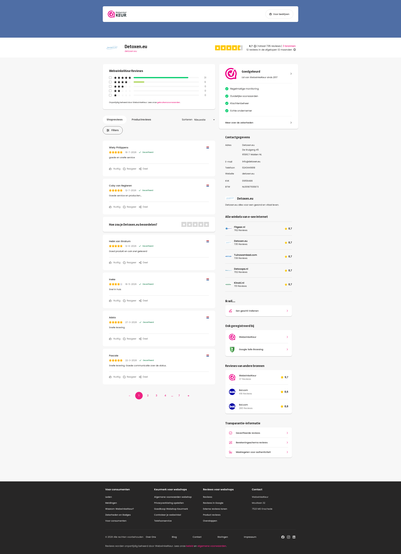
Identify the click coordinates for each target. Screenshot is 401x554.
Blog (174, 536)
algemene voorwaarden (212, 546)
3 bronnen (289, 46)
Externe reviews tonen (215, 508)
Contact (197, 536)
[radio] (217, 47)
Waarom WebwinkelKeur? (119, 508)
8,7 (252, 46)
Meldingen (111, 502)
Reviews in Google (213, 502)
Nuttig (116, 168)
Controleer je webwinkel (167, 514)
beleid (189, 546)
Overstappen (210, 520)
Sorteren (187, 119)
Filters (115, 130)
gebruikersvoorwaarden (168, 102)
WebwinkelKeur (247, 375)
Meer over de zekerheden (239, 122)
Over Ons (151, 536)
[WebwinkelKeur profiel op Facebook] (282, 536)
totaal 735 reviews (269, 46)
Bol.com (243, 390)
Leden (108, 496)
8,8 (286, 406)
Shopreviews (115, 119)
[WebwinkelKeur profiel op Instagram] (288, 536)
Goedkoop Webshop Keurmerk (171, 508)
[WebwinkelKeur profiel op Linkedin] (294, 536)
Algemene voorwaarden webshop (173, 496)
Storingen (222, 536)
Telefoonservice (163, 520)
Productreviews (141, 119)
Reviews (207, 496)
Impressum (250, 536)
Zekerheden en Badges (118, 514)
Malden (255, 154)
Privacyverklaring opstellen (169, 502)
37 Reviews (245, 379)
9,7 (286, 377)
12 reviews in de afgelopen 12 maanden (269, 49)
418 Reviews (245, 393)
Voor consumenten (115, 520)
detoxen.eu (131, 51)
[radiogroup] (229, 47)
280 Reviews (246, 408)
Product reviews (211, 514)
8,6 (286, 392)
